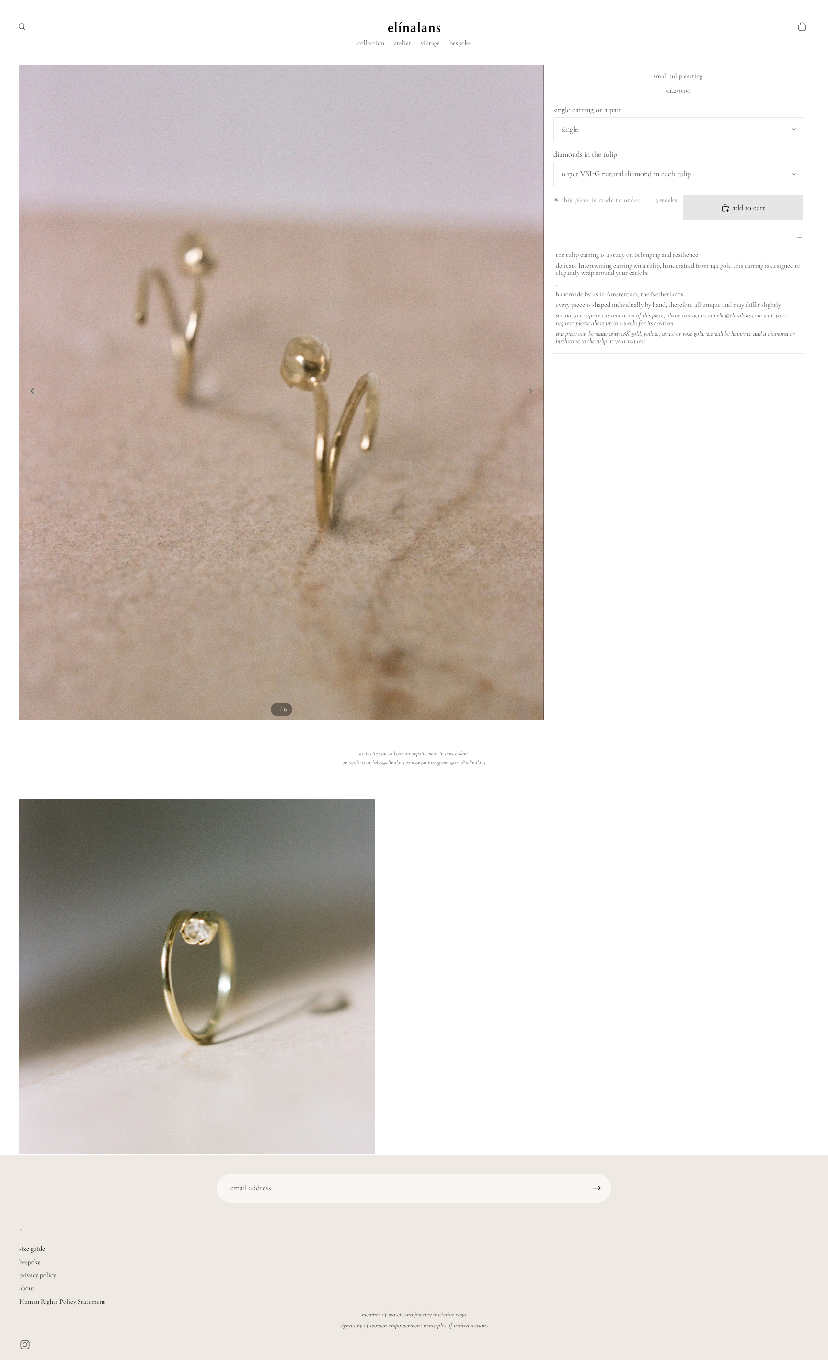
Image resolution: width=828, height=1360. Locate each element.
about (26, 1288)
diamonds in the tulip (585, 154)
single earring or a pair (587, 109)
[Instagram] (25, 1344)
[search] (22, 26)
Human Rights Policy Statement (62, 1301)
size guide (32, 1249)
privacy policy (37, 1275)
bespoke (30, 1262)
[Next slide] (533, 392)
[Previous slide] (29, 392)
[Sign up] (597, 1188)
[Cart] (802, 26)
